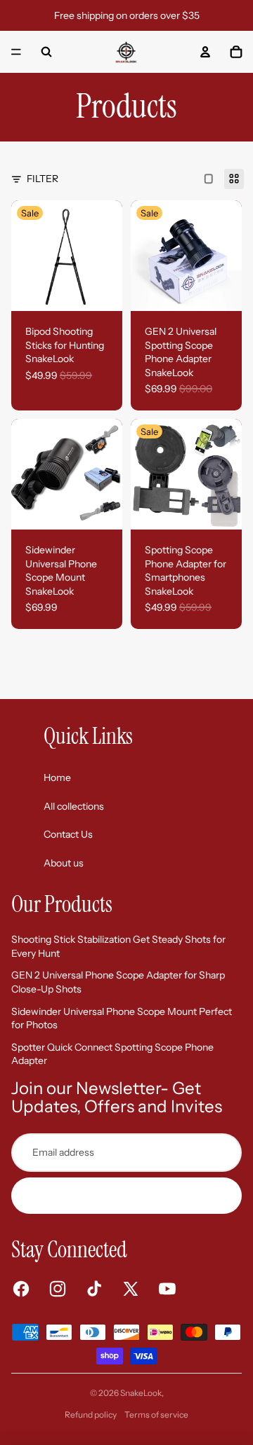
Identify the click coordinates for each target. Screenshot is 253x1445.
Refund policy (91, 1414)
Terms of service (156, 1414)
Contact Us (68, 834)
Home (57, 777)
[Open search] (46, 51)
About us (64, 863)
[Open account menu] (205, 51)
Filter (42, 178)
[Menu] (16, 52)
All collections (74, 806)
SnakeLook (141, 1393)
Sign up (126, 1195)
